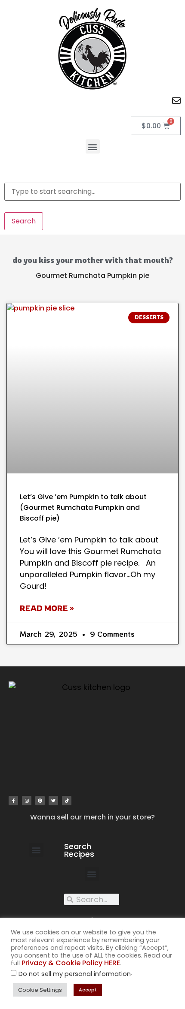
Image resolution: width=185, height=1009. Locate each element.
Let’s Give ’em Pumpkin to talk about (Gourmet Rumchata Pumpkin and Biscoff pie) (83, 507)
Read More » (47, 608)
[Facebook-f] (13, 800)
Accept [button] (88, 989)
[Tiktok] (66, 800)
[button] (93, 146)
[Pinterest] (40, 800)
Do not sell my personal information (74, 974)
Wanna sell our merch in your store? (92, 817)
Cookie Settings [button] (40, 990)
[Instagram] (26, 800)
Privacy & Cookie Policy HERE (71, 963)
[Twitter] (53, 800)
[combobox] (92, 192)
